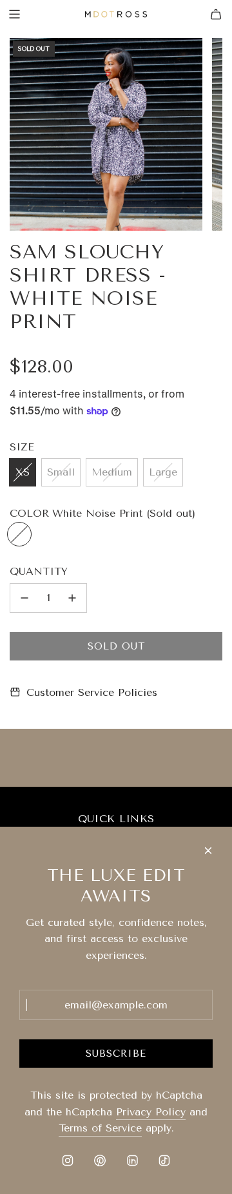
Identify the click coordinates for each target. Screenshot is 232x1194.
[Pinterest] (100, 1160)
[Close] (208, 850)
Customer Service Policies (91, 692)
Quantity (39, 571)
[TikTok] (164, 1160)
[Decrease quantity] (24, 598)
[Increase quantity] (72, 598)
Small (61, 472)
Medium (112, 472)
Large (163, 472)
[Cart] (216, 14)
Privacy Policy (151, 1112)
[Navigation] (14, 14)
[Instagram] (67, 1160)
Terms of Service (100, 1128)
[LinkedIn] (132, 1160)
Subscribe (116, 1053)
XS (22, 472)
